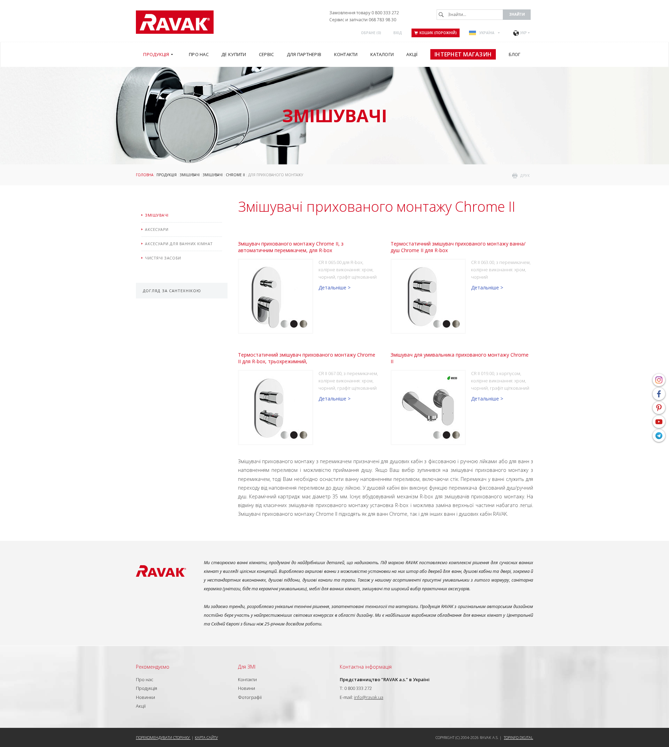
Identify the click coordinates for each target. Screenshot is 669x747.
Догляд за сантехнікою (172, 290)
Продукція (166, 174)
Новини (246, 688)
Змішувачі (190, 174)
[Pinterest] (659, 408)
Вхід (397, 32)
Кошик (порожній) (438, 32)
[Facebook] (659, 394)
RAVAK (175, 22)
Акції (141, 706)
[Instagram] (659, 380)
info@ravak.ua (368, 697)
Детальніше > (334, 287)
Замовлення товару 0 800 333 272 (364, 13)
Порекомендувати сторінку (163, 737)
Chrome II (235, 174)
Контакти (247, 679)
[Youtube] (659, 421)
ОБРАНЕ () (371, 32)
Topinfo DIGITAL (518, 737)
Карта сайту (206, 737)
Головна (144, 174)
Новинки (145, 697)
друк (525, 175)
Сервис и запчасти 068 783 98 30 (362, 20)
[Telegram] (659, 435)
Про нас (144, 679)
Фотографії (250, 697)
